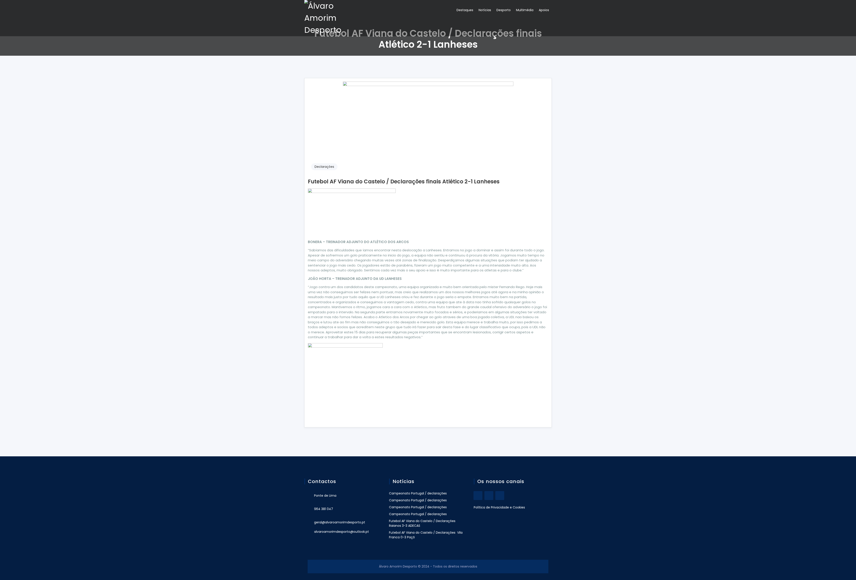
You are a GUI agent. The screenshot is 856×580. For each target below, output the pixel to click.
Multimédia (524, 10)
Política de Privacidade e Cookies (499, 507)
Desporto (503, 10)
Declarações (324, 166)
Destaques (465, 10)
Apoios (544, 10)
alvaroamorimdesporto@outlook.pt (341, 531)
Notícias (485, 10)
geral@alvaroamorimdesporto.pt (339, 522)
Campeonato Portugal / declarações (418, 493)
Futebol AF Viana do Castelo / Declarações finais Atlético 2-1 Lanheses (404, 181)
